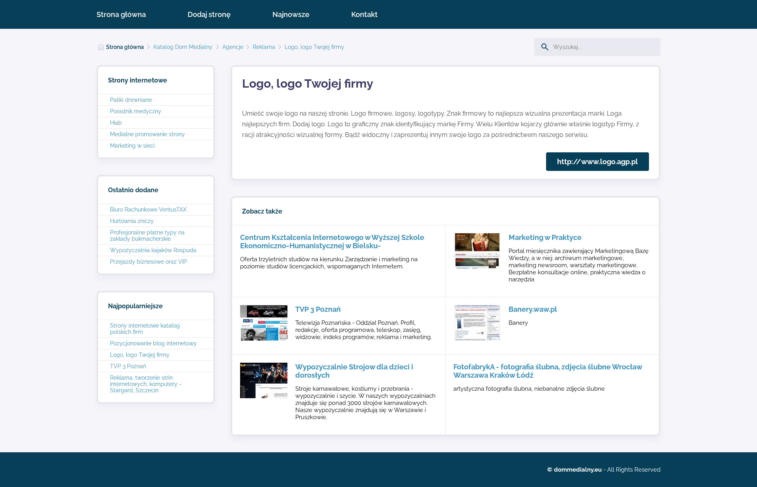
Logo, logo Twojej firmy (314, 47)
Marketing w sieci (132, 145)
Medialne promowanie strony (147, 134)
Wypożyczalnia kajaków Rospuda (153, 250)
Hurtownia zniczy (132, 221)
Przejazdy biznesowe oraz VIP (148, 261)
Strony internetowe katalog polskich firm (145, 328)
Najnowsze (291, 14)
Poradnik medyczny (135, 111)
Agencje (232, 47)
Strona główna (121, 14)
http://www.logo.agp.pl (597, 161)
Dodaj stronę (209, 14)
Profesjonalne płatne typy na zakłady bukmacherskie (147, 235)
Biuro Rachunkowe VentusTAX (148, 209)
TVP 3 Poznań (128, 366)
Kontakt (364, 14)
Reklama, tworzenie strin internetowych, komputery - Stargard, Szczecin (145, 384)
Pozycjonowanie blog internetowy (153, 343)
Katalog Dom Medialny (183, 47)
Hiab (116, 123)
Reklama (264, 47)
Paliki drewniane (131, 100)
